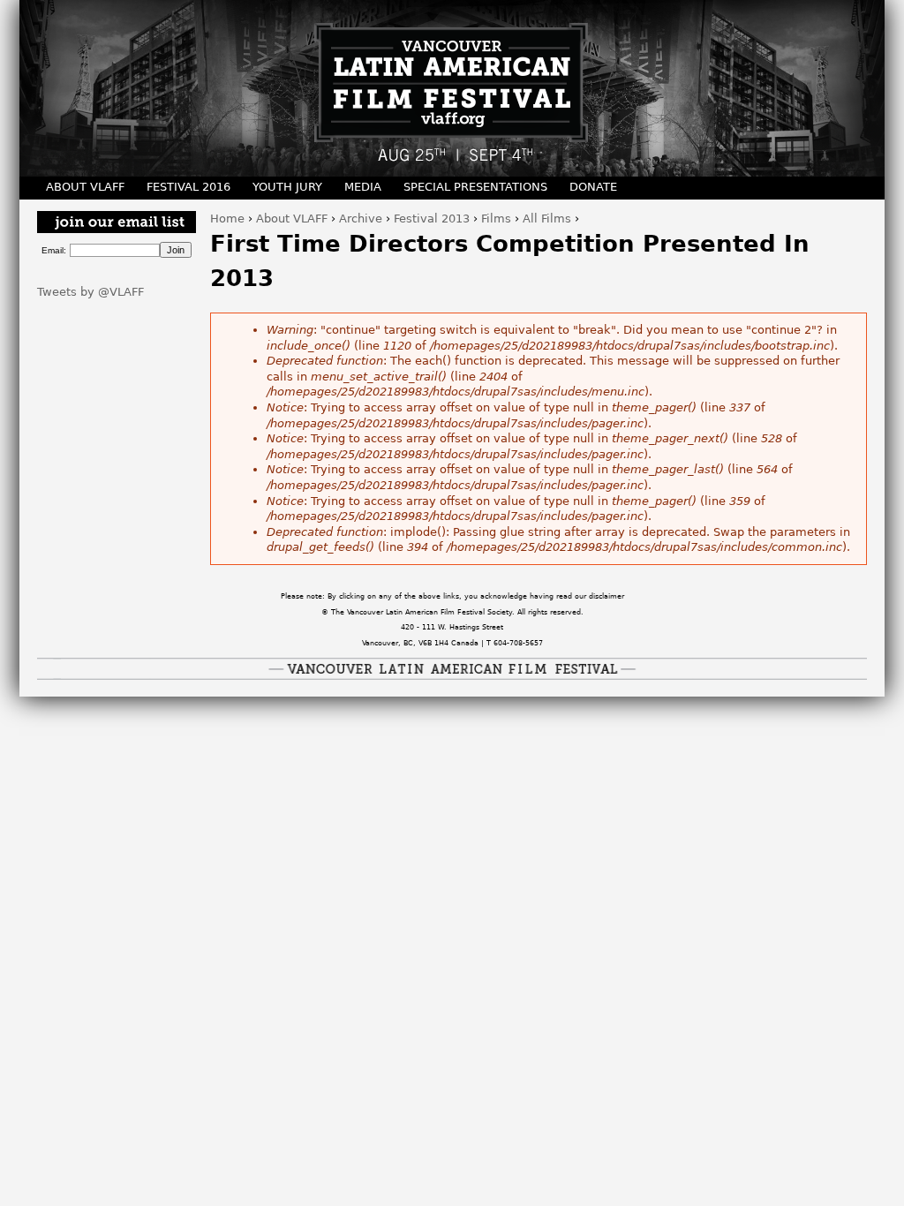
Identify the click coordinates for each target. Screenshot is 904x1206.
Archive (360, 218)
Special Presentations (475, 186)
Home (227, 218)
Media (362, 186)
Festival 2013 (432, 218)
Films (496, 218)
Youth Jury (287, 186)
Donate (593, 186)
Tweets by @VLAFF (90, 291)
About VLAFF (292, 218)
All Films (547, 218)
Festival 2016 (188, 186)
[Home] (452, 88)
